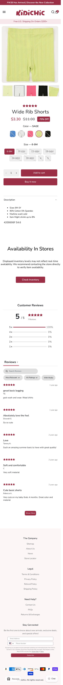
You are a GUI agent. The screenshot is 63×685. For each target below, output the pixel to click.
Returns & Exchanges (30, 614)
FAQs (30, 609)
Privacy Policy (30, 579)
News (30, 553)
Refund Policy (30, 584)
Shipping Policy (30, 588)
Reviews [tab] (11, 361)
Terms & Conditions (30, 574)
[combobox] (11, 643)
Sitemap (30, 543)
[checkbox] (48, 377)
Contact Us (30, 604)
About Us (30, 548)
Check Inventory (30, 278)
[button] (30, 326)
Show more (30, 512)
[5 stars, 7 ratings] (30, 104)
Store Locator (30, 558)
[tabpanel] (30, 443)
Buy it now (30, 181)
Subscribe (30, 655)
